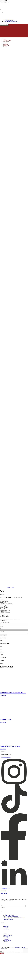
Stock (4, 39)
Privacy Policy (4, 948)
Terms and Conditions (20, 947)
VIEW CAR (3, 695)
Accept (2, 953)
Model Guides (6, 45)
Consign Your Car (7, 40)
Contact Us (3, 891)
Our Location (4, 893)
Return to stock (10, 587)
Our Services (6, 41)
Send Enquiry (3, 635)
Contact (4, 46)
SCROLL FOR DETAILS (3, 65)
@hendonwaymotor (5, 757)
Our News (5, 44)
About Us (5, 43)
